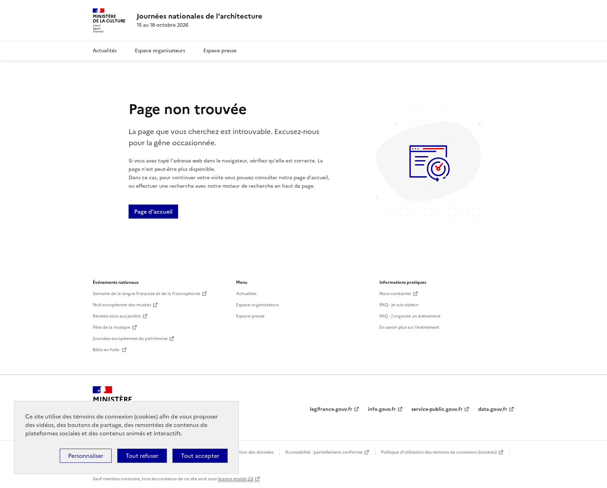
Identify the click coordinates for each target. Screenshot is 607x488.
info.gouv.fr (382, 409)
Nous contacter (395, 293)
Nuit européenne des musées (122, 305)
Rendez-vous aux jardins (117, 316)
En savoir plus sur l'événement (409, 327)
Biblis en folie (106, 350)
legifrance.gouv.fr (331, 409)
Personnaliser (85, 456)
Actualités (105, 50)
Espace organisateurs (160, 50)
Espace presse (219, 50)
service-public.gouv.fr (437, 409)
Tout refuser (142, 456)
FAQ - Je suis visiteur (399, 305)
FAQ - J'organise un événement (409, 316)
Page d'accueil (153, 211)
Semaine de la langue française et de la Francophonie (146, 293)
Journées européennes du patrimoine (130, 338)
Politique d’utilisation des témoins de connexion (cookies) (439, 452)
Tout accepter (200, 456)
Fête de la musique (111, 327)
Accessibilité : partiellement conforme (324, 452)
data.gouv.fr (492, 409)
